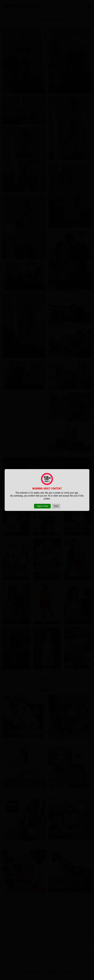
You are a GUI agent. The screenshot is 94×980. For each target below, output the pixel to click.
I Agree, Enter (42, 506)
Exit (56, 506)
